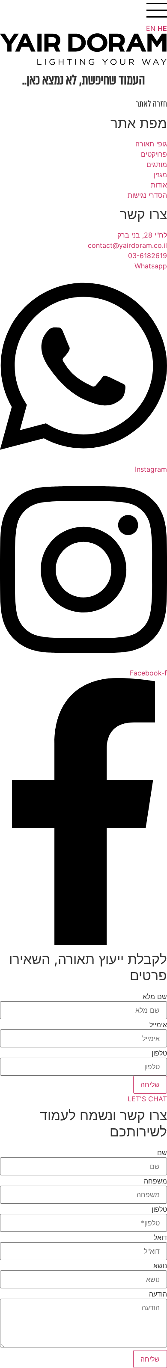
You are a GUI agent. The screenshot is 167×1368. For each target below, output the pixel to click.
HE (162, 28)
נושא (160, 1265)
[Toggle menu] (156, 10)
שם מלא (155, 996)
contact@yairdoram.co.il (127, 245)
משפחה (155, 1181)
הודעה (158, 1294)
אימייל (158, 1024)
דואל (160, 1237)
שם (162, 1152)
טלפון (159, 1053)
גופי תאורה (151, 144)
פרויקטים (154, 154)
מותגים (156, 164)
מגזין (160, 174)
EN (150, 28)
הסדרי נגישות (147, 195)
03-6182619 (147, 255)
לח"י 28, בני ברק (142, 235)
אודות (159, 185)
